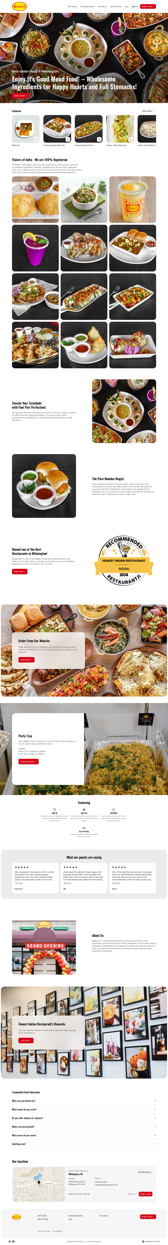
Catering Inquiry (87, 6)
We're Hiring (115, 6)
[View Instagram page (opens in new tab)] (13, 1241)
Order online (145, 1194)
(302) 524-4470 (101, 1182)
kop (126, 6)
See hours (131, 1194)
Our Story (102, 6)
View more (19, 883)
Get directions (144, 1172)
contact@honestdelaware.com (106, 1185)
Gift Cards (72, 6)
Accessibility (57, 1231)
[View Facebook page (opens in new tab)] (9, 1241)
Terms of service (44, 1231)
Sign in (135, 6)
